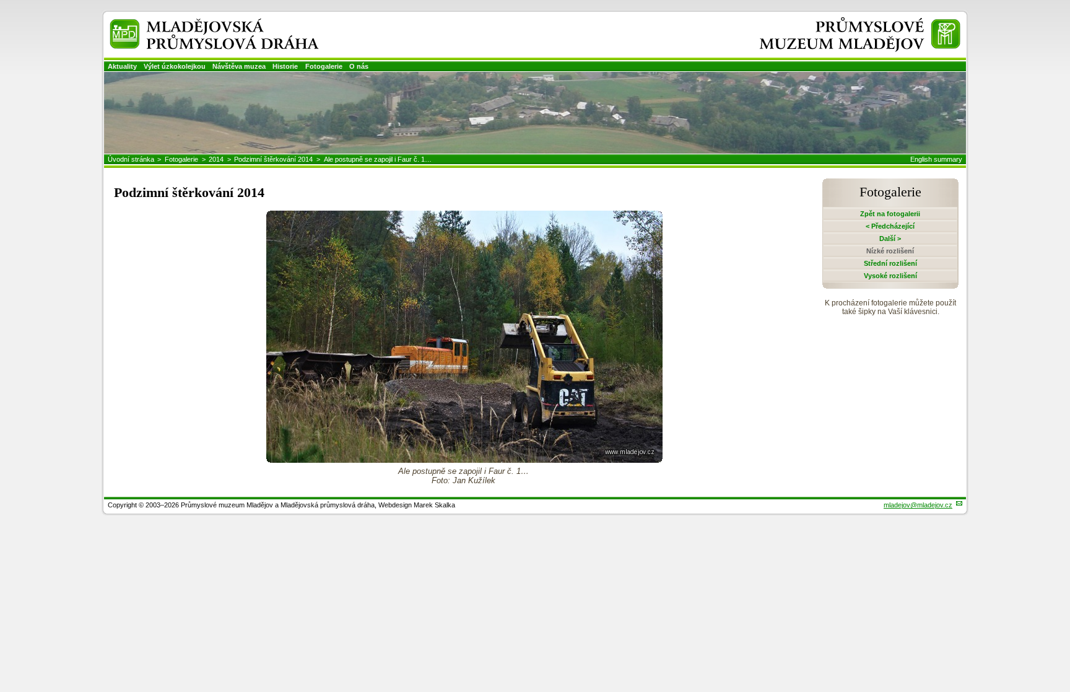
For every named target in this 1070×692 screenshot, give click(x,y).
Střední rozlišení (890, 263)
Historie (285, 66)
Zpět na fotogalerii (890, 213)
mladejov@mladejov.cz (918, 505)
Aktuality (122, 66)
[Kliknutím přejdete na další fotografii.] (464, 459)
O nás (358, 66)
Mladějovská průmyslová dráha (198, 23)
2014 (216, 159)
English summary (936, 159)
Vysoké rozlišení (890, 275)
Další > (890, 238)
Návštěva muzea (239, 66)
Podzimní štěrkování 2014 (273, 159)
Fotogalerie (323, 66)
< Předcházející (890, 226)
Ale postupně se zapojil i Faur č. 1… (378, 159)
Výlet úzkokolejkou (175, 66)
